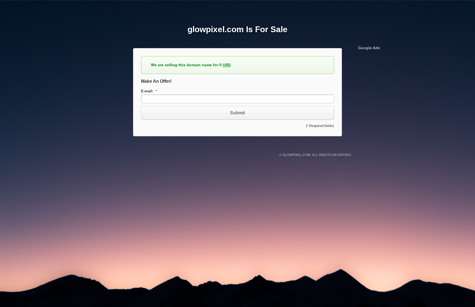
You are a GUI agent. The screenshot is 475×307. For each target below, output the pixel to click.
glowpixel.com (296, 155)
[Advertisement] (399, 137)
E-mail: (147, 91)
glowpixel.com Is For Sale (237, 29)
